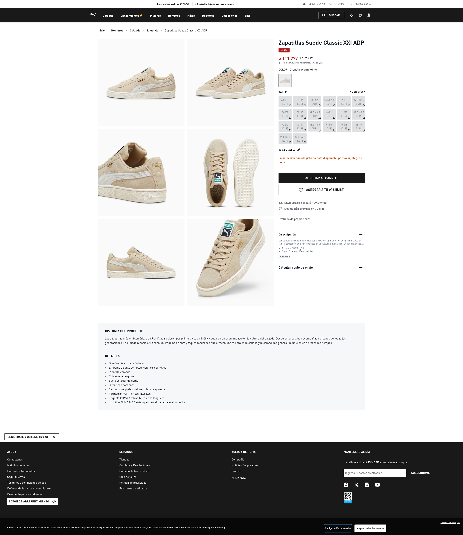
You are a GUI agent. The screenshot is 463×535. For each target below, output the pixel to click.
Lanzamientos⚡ (132, 15)
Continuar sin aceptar (450, 522)
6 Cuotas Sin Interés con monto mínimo (215, 4)
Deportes (208, 15)
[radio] (285, 80)
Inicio (101, 30)
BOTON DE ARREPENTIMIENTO (29, 501)
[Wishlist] (351, 15)
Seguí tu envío (317, 4)
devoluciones (363, 4)
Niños (191, 15)
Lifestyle (152, 30)
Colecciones (229, 15)
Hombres (174, 15)
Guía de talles (287, 149)
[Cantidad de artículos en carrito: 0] (360, 15)
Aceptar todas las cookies (370, 528)
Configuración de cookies (337, 528)
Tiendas (340, 4)
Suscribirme (420, 472)
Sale (247, 15)
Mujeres (155, 15)
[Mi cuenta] (369, 15)
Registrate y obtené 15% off (28, 436)
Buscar (334, 15)
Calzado (108, 15)
